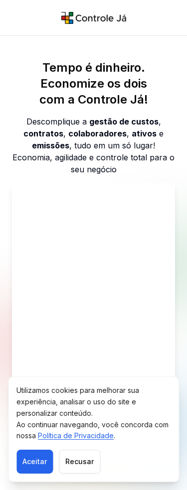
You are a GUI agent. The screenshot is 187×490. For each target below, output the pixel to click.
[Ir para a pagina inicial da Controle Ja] (93, 18)
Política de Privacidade (76, 435)
